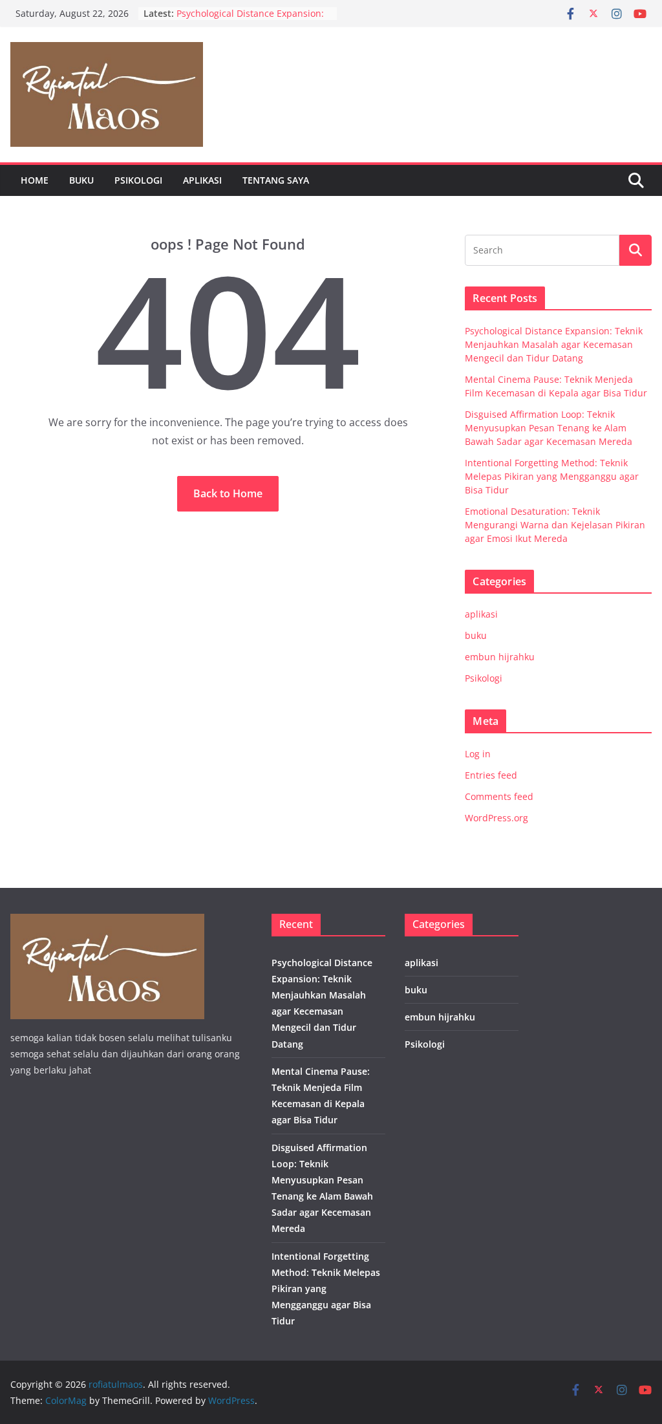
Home (34, 180)
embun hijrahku (500, 657)
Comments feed (499, 796)
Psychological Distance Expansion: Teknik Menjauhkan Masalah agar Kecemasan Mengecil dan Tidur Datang (554, 344)
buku (81, 180)
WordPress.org (496, 818)
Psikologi (138, 180)
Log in (478, 754)
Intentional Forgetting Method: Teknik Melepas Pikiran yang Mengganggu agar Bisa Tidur (552, 476)
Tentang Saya (275, 180)
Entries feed (491, 775)
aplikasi (202, 180)
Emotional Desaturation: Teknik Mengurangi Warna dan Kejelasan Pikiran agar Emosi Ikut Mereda (555, 525)
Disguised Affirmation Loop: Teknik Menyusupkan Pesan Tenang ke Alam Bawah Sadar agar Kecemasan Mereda (548, 428)
